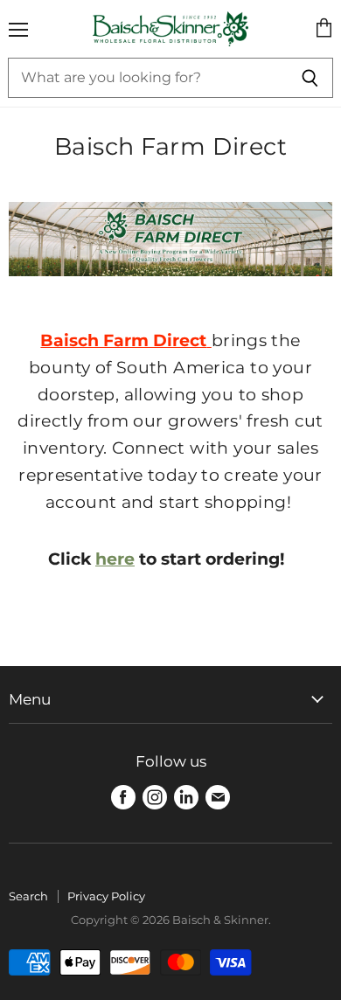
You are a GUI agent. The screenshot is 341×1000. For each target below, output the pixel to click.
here (115, 559)
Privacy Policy (106, 896)
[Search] (310, 78)
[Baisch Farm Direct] (170, 286)
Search (28, 896)
